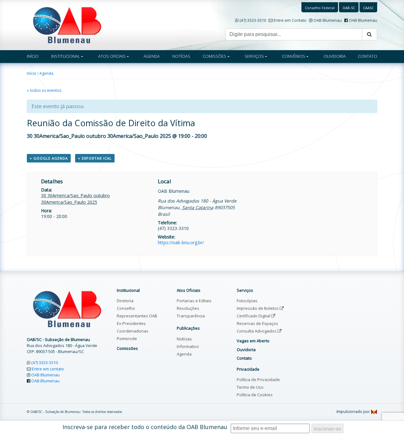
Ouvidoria (246, 349)
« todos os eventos (44, 90)
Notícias (184, 339)
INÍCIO (33, 56)
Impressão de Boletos (258, 308)
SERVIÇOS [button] (254, 56)
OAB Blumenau (327, 20)
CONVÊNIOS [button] (293, 56)
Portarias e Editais (194, 300)
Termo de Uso (250, 387)
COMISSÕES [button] (214, 56)
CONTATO (367, 56)
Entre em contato (48, 369)
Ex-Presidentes (131, 323)
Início (31, 73)
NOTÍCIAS (181, 56)
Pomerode (127, 338)
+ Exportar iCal (95, 158)
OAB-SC (348, 7)
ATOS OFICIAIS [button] (112, 56)
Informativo (188, 346)
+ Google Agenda (49, 158)
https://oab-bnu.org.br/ (181, 242)
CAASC (368, 7)
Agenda (46, 73)
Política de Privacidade (258, 379)
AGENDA (152, 56)
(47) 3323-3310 (253, 20)
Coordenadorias (132, 331)
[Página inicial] (67, 24)
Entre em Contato (290, 20)
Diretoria (125, 300)
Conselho (126, 308)
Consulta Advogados (257, 331)
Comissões (127, 348)
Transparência (191, 316)
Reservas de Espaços (257, 323)
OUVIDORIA (335, 56)
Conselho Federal (320, 7)
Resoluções (188, 308)
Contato (244, 358)
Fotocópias (247, 300)
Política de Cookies (255, 395)
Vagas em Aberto (253, 341)
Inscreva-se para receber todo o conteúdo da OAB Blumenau (144, 427)
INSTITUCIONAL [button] (65, 56)
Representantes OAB (137, 316)
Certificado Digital (254, 316)
